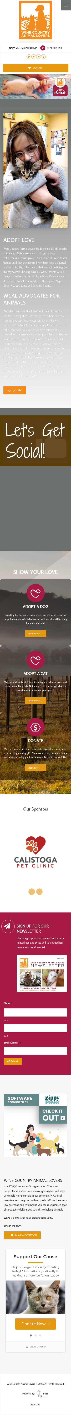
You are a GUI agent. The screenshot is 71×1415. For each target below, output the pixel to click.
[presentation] (31, 891)
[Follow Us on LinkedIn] (38, 56)
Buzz (45, 1393)
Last (6, 1035)
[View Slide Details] (35, 86)
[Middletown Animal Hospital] (35, 854)
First (6, 1020)
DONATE (37, 67)
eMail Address (12, 1042)
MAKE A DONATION (26, 1235)
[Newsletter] (43, 973)
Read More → (35, 633)
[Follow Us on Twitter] (33, 56)
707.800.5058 (54, 48)
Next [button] (64, 92)
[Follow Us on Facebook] (29, 56)
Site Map (35, 1404)
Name (8, 1003)
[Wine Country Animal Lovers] (35, 20)
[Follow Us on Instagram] (43, 56)
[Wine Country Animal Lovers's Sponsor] (35, 1125)
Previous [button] (57, 92)
